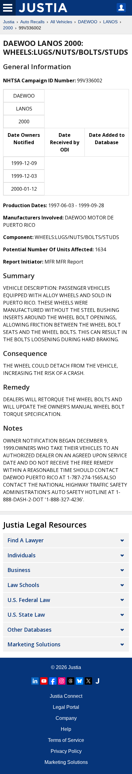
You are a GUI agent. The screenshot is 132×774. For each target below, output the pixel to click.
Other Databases (29, 629)
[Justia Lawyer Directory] (97, 681)
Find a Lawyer (25, 540)
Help (66, 729)
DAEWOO (87, 21)
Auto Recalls (32, 21)
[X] (88, 681)
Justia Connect (66, 696)
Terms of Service (66, 740)
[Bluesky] (79, 681)
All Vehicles (61, 21)
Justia (8, 21)
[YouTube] (44, 681)
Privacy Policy (66, 751)
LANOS (110, 21)
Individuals (21, 555)
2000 (8, 27)
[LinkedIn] (35, 681)
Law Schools (23, 585)
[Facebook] (52, 681)
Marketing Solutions (33, 644)
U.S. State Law (26, 614)
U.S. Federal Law (28, 600)
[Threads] (70, 681)
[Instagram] (61, 681)
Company (66, 718)
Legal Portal (66, 707)
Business (18, 570)
